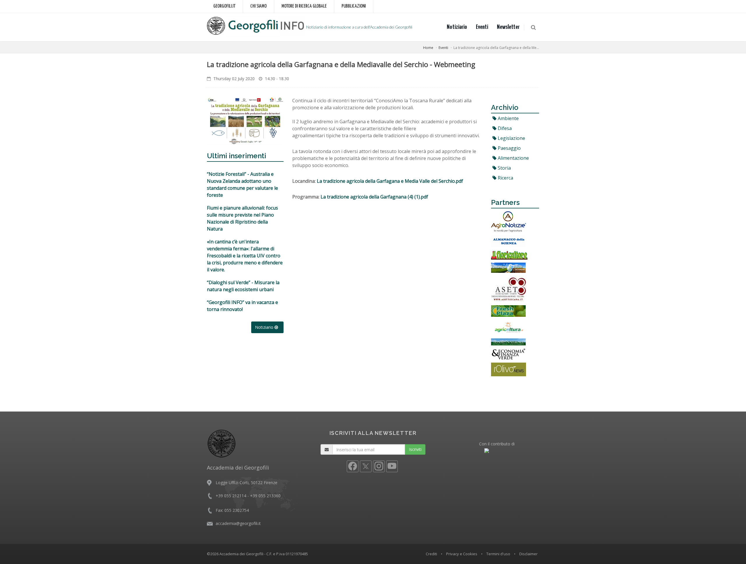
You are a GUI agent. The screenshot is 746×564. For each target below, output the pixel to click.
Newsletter (508, 27)
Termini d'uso (498, 553)
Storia (504, 168)
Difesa (504, 128)
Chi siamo (258, 6)
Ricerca (505, 178)
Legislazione (511, 138)
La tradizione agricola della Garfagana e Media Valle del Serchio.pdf (390, 181)
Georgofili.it (224, 6)
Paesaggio (509, 148)
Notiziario (457, 27)
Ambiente (508, 118)
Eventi (482, 27)
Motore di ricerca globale (304, 6)
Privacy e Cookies (461, 553)
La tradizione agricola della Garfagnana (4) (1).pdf (374, 197)
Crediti (431, 553)
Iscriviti (415, 449)
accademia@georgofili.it (238, 523)
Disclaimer (528, 553)
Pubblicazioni (354, 6)
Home (428, 47)
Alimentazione (513, 158)
